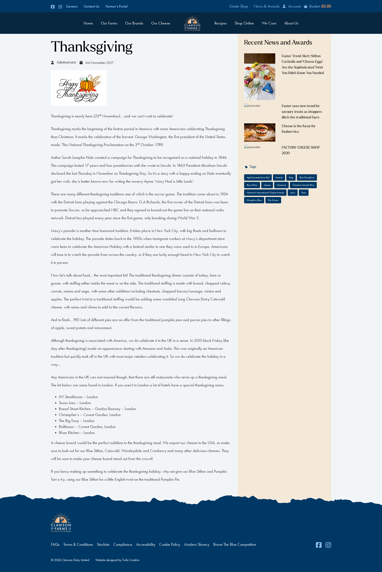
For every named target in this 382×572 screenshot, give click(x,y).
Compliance (122, 544)
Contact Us (91, 6)
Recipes (220, 23)
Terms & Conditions (78, 544)
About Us (291, 23)
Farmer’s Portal (117, 6)
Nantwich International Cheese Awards (265, 192)
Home (88, 23)
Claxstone (281, 185)
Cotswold (217, 299)
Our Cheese (160, 23)
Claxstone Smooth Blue (303, 185)
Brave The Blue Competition (234, 544)
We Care (269, 23)
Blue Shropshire (306, 177)
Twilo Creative (130, 560)
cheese (267, 185)
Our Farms (109, 23)
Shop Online (244, 23)
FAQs (55, 544)
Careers (71, 6)
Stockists (103, 544)
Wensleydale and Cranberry (144, 450)
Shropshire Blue (254, 200)
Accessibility (145, 544)
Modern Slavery (196, 544)
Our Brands (134, 23)
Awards (279, 177)
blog (291, 177)
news (292, 192)
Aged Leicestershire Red (258, 177)
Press (303, 192)
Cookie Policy (169, 544)
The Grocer (273, 200)
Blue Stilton (94, 450)
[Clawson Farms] (192, 23)
